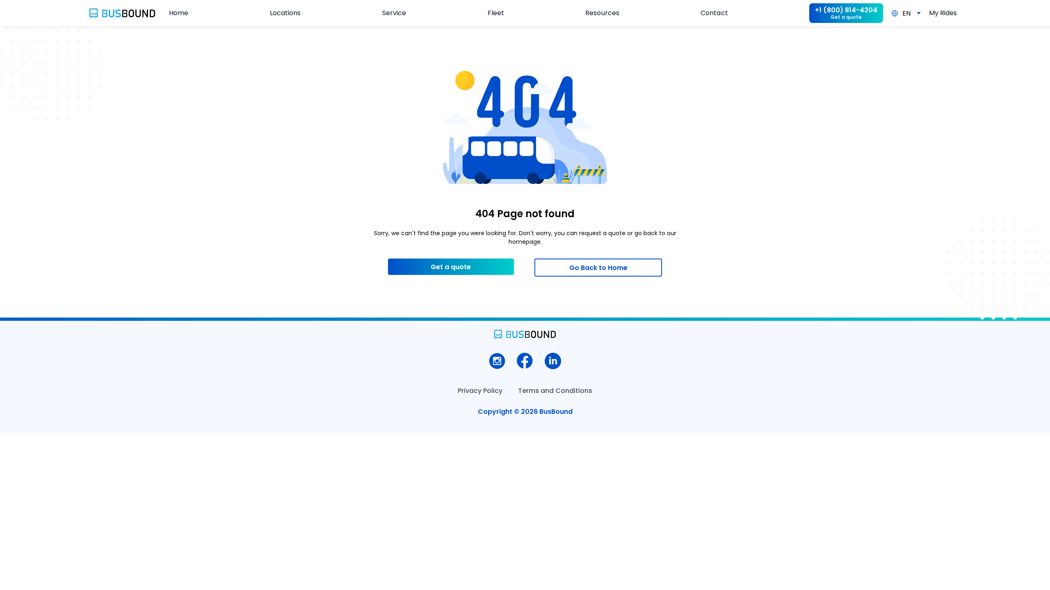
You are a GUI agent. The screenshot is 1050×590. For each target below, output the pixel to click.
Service (394, 13)
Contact (714, 13)
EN (906, 13)
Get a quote (451, 267)
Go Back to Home (598, 267)
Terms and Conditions (555, 390)
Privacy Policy (480, 390)
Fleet (496, 13)
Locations (285, 13)
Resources (602, 13)
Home (178, 13)
